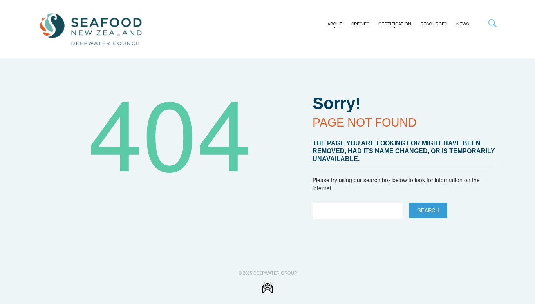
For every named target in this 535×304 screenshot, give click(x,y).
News (462, 23)
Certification (392, 25)
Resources (431, 25)
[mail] (267, 287)
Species (358, 25)
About (332, 25)
